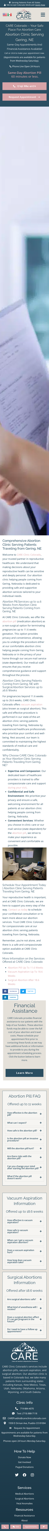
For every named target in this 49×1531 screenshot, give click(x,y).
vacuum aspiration (31, 704)
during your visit (17, 787)
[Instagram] (32, 1474)
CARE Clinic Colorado (29, 554)
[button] (10, 991)
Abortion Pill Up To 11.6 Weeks (25, 967)
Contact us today (17, 909)
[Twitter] (16, 1474)
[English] (5, 14)
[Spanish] (9, 14)
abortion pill (9, 621)
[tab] (24, 1114)
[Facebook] (24, 1474)
